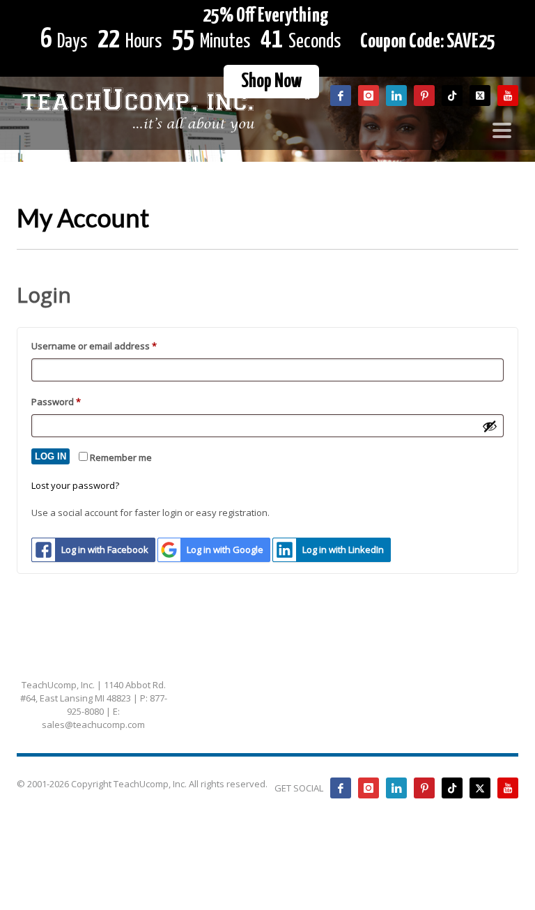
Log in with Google (225, 549)
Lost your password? (75, 485)
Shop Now (271, 81)
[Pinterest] (424, 788)
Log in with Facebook (104, 549)
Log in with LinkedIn (343, 549)
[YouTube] (507, 788)
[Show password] (489, 426)
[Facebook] (340, 788)
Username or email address (113, 345)
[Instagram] (368, 788)
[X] (480, 788)
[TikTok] (452, 788)
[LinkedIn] (396, 788)
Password (75, 401)
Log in (50, 456)
